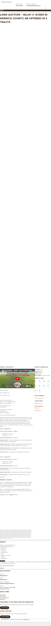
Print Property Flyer (39, 398)
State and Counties (4, 545)
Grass (2, 554)
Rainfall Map (3, 594)
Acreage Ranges (3, 546)
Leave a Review (5, 616)
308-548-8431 (38, 410)
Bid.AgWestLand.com (10, 415)
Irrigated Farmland (5, 555)
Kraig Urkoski (39, 406)
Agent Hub (2, 599)
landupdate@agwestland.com (33, 5)
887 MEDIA (26, 619)
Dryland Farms (4, 552)
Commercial (4, 551)
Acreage (3, 549)
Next (1, 568)
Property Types (3, 548)
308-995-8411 (3, 579)
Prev (3, 568)
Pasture (3, 557)
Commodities (3, 596)
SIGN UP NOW (4, 607)
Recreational (4, 558)
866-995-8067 (3, 575)
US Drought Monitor (4, 597)
